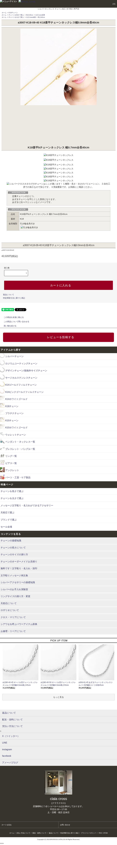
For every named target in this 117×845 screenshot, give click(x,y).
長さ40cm (29, 15)
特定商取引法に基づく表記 (14, 298)
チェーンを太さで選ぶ (16, 17)
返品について (8, 295)
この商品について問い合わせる (16, 322)
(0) (114, 4)
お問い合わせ (65, 825)
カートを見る (7, 825)
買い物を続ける (10, 326)
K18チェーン (13, 12)
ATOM (105, 833)
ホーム (4, 12)
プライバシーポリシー (88, 833)
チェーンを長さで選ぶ (16, 15)
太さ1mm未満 (40, 15)
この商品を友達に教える (14, 317)
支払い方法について (23, 833)
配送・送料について (39, 833)
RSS (100, 833)
